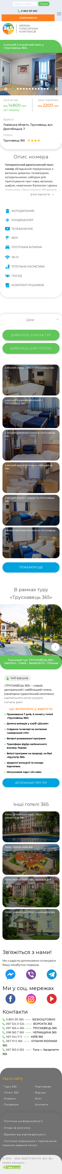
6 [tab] (30, 89)
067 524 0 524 (15, 1023)
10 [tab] (41, 89)
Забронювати (28, 18)
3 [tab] (21, 89)
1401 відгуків (19, 678)
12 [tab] (47, 89)
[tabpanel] (31, 74)
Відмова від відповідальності (25, 1134)
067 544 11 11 (14, 1036)
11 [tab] (44, 89)
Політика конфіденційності (23, 1121)
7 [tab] (33, 89)
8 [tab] (36, 89)
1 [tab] (15, 89)
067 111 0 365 (14, 1041)
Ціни (30, 320)
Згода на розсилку (17, 1127)
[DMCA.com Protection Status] (11, 1167)
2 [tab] (18, 89)
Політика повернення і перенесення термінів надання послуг (29, 1143)
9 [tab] (39, 89)
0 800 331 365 (28, 10)
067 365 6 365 (15, 1049)
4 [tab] (24, 89)
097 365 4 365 (15, 1028)
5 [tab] (27, 89)
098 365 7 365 (15, 1032)
